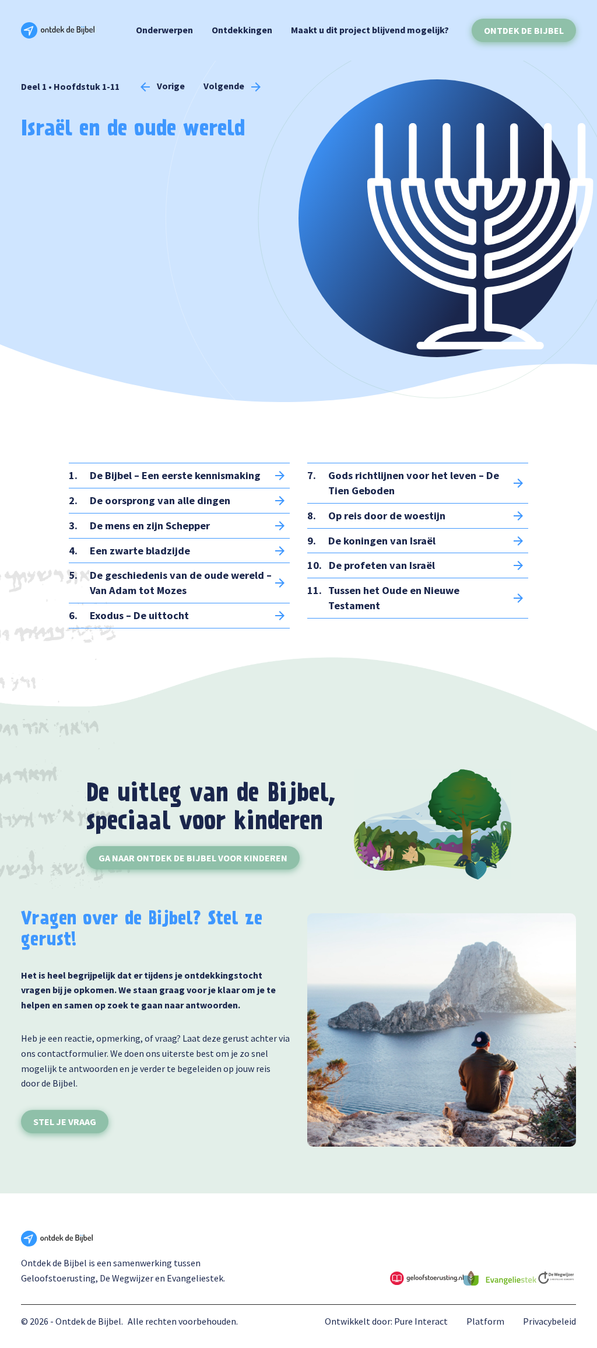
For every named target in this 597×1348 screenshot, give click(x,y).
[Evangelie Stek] (499, 1277)
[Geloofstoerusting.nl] (426, 1277)
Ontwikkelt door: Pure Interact (386, 1321)
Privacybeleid (549, 1321)
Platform (485, 1321)
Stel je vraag (64, 1121)
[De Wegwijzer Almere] (556, 1277)
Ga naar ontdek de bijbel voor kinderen (193, 858)
